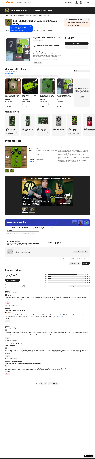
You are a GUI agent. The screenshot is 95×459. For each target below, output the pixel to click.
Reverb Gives (80, 5)
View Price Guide (75, 263)
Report (7, 303)
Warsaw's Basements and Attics (45, 45)
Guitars (7, 5)
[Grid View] (74, 71)
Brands (59, 5)
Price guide (36, 30)
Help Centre (86, 5)
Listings (7, 30)
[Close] (31, 27)
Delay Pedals (39, 159)
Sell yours (85, 263)
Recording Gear (34, 5)
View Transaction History (81, 251)
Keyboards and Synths (25, 5)
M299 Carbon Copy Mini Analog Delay (27, 130)
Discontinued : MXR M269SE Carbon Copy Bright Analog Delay (46, 38)
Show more (31, 161)
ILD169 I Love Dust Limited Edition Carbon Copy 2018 (73, 131)
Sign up (85, 2)
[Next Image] (25, 157)
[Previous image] (8, 50)
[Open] (38, 233)
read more (62, 299)
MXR (37, 148)
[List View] (76, 71)
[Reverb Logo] (9, 2)
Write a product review (12, 280)
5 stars (45, 274)
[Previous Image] (7, 157)
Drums (40, 5)
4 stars (45, 276)
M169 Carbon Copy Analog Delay (10, 130)
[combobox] (22, 233)
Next (54, 383)
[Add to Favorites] (21, 23)
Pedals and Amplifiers (14, 5)
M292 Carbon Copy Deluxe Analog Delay (42, 130)
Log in (88, 2)
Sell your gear (68, 2)
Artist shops (74, 5)
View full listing (37, 62)
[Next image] (28, 50)
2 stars (45, 280)
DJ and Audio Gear (47, 5)
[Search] (59, 2)
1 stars (45, 282)
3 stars (45, 278)
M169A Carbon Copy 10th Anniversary (58, 130)
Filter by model (10, 230)
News (63, 5)
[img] (56, 45)
